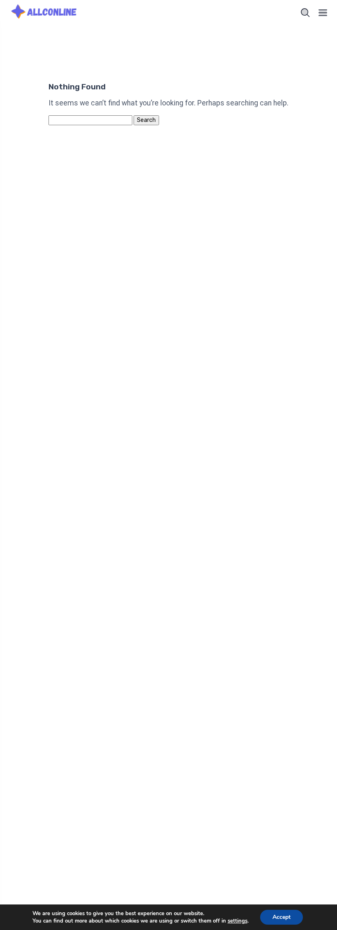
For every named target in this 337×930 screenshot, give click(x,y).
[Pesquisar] (305, 12)
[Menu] (323, 13)
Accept (281, 917)
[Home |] (44, 12)
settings (237, 921)
